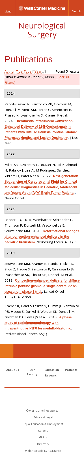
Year (38, 71)
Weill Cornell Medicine (42, 394)
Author (9, 71)
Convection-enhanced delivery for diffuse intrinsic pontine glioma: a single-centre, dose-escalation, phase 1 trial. (42, 285)
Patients (71, 370)
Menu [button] (7, 11)
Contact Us (77, 351)
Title (19, 71)
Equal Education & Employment (43, 424)
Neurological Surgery (42, 30)
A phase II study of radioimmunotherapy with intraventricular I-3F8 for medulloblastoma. (39, 322)
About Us (12, 370)
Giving (43, 437)
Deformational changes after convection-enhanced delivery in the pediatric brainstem (41, 236)
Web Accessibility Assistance (43, 451)
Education (52, 370)
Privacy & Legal (43, 417)
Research (51, 375)
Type (28, 71)
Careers (43, 431)
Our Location (6, 351)
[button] (76, 8)
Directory (43, 444)
